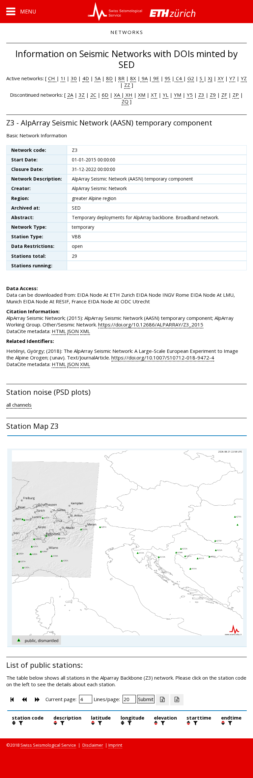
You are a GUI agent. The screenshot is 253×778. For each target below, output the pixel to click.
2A (70, 94)
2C (93, 94)
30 (74, 78)
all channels (19, 404)
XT (154, 94)
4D (85, 78)
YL (165, 94)
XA (117, 94)
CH (52, 78)
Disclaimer (92, 745)
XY (221, 78)
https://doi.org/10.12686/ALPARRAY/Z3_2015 (150, 324)
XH (128, 94)
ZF (224, 94)
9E (155, 78)
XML (85, 331)
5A (97, 78)
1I (63, 78)
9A (144, 78)
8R (121, 78)
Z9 (213, 94)
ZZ (127, 85)
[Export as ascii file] (176, 699)
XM (141, 94)
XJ (210, 78)
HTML (59, 331)
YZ (244, 78)
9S (167, 78)
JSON (73, 331)
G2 (190, 78)
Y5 (190, 94)
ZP (236, 94)
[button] (21, 11)
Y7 (232, 78)
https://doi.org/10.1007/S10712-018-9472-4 (162, 357)
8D (109, 78)
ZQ (125, 101)
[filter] (20, 723)
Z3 (201, 94)
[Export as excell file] (162, 699)
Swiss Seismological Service (48, 745)
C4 (179, 78)
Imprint (115, 745)
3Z (82, 94)
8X (133, 78)
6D (105, 94)
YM (177, 94)
